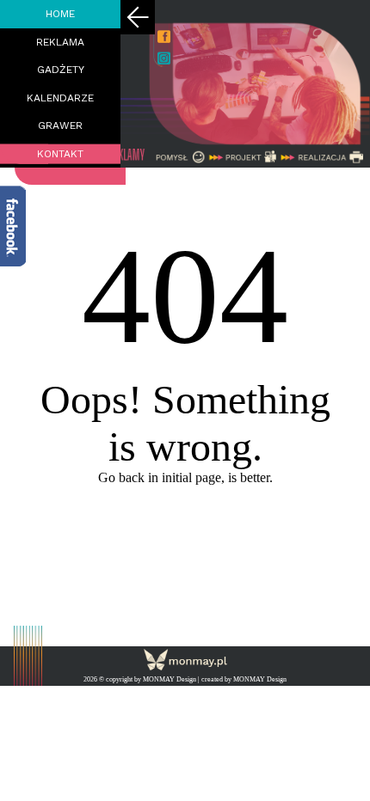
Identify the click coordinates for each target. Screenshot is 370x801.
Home (60, 14)
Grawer (60, 125)
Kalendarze (60, 98)
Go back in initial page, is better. (185, 477)
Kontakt (60, 154)
